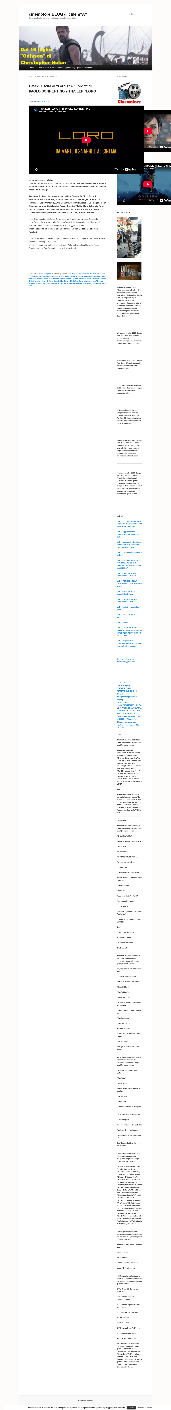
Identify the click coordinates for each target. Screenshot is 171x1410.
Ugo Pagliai (97, 283)
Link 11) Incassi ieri (124, 615)
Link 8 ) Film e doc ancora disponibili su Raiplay (126, 592)
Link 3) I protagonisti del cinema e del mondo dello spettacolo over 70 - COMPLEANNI (129, 544)
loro (36, 281)
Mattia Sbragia (54, 281)
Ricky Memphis (44, 283)
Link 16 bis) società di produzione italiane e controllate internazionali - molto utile (129, 643)
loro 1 (40, 281)
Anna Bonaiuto (83, 274)
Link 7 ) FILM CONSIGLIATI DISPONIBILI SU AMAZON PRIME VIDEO (129, 583)
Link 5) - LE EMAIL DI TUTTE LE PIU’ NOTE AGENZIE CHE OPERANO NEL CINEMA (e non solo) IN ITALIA (129, 564)
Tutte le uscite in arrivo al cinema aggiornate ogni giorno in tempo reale (65, 67)
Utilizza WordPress (85, 1400)
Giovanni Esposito (71, 278)
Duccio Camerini (84, 276)
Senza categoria (45, 274)
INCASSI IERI (122, 702)
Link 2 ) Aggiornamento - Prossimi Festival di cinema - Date (128, 534)
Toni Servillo (87, 283)
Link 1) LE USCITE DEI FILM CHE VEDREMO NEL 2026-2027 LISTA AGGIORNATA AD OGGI (129, 524)
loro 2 (46, 281)
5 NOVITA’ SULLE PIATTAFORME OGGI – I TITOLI (127, 691)
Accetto (131, 1407)
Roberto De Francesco (59, 283)
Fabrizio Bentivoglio (56, 278)
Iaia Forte (82, 278)
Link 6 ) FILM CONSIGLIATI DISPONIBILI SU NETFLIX (127, 574)
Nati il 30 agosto (123, 685)
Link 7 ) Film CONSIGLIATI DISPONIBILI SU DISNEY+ (127, 600)
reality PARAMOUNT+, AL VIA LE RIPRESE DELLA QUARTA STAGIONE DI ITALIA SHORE (129, 708)
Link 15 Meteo (122, 622)
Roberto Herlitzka (75, 283)
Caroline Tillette (96, 274)
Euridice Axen (42, 278)
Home (32, 67)
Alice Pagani (72, 274)
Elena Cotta (95, 276)
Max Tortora (64, 281)
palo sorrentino (89, 281)
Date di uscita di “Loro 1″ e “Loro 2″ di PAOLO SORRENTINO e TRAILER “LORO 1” (62, 91)
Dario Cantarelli (71, 276)
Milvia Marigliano (76, 281)
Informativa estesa (145, 1407)
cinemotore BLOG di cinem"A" (58, 14)
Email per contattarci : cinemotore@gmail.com (126, 660)
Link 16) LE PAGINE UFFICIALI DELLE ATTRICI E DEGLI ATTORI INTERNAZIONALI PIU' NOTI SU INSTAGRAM (129, 632)
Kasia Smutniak (93, 278)
